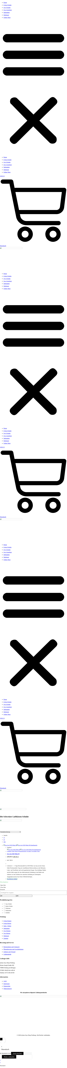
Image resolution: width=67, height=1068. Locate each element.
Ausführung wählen (12, 879)
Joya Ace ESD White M (13, 854)
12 (4, 837)
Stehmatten (6, 12)
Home (5, 2)
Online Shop (6, 17)
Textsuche (2, 889)
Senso (38, 851)
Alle (4, 842)
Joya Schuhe (6, 7)
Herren (16, 851)
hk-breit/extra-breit (22, 851)
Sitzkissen (6, 15)
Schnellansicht (33, 845)
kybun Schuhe (7, 5)
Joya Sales (29, 851)
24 (4, 839)
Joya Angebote (7, 10)
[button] (33, 87)
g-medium (9, 851)
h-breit (13, 851)
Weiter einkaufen (9, 1057)
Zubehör (8, 912)
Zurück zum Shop (17, 1053)
